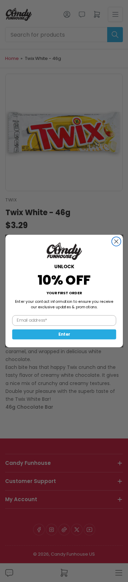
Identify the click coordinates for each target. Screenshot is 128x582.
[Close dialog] (116, 241)
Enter (64, 334)
